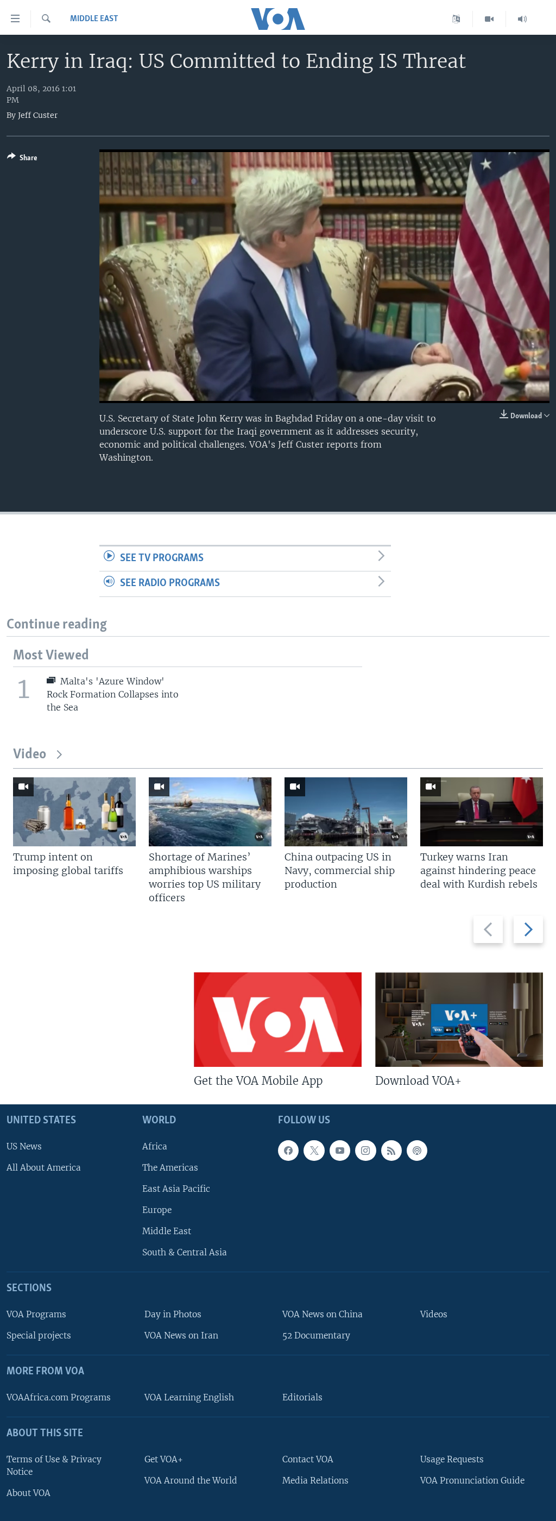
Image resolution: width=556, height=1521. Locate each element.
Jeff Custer (38, 115)
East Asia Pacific (176, 1189)
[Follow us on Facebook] (288, 1150)
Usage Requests (452, 1459)
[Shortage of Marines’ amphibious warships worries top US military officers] (210, 811)
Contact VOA (307, 1459)
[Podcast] (417, 1150)
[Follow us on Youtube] (340, 1150)
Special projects (39, 1335)
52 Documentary (316, 1335)
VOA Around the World (190, 1480)
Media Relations (315, 1480)
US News (24, 1146)
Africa (154, 1146)
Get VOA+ (163, 1459)
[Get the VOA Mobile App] (278, 1019)
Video (29, 754)
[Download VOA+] (459, 1019)
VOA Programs (36, 1314)
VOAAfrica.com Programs (59, 1397)
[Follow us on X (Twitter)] (314, 1150)
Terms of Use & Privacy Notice (54, 1465)
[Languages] (456, 19)
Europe (157, 1210)
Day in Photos (172, 1314)
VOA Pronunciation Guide (472, 1480)
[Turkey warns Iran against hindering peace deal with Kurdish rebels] (481, 811)
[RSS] (391, 1150)
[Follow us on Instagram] (365, 1150)
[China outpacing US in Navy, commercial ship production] (346, 811)
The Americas (170, 1167)
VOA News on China (322, 1314)
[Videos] (489, 19)
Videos (433, 1314)
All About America (44, 1167)
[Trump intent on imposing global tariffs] (74, 811)
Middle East (94, 19)
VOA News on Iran (181, 1335)
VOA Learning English (189, 1397)
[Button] (22, 159)
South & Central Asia (184, 1252)
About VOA (28, 1493)
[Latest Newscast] (522, 19)
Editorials (302, 1397)
